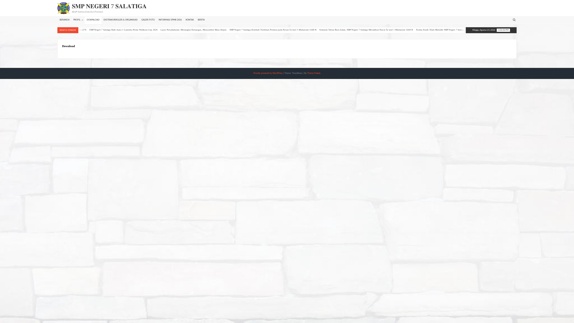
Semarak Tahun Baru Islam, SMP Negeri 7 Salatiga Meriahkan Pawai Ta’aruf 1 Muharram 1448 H (353, 30)
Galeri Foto (148, 20)
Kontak (190, 20)
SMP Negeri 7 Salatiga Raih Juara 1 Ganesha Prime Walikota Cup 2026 (110, 30)
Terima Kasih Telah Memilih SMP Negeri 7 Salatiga (427, 30)
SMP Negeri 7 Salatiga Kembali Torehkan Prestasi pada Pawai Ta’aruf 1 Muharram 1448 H (259, 30)
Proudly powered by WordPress (268, 73)
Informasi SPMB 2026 (170, 20)
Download (93, 20)
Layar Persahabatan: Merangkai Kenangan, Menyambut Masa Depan (180, 30)
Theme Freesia (313, 73)
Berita (201, 20)
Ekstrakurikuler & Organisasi (121, 20)
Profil (76, 20)
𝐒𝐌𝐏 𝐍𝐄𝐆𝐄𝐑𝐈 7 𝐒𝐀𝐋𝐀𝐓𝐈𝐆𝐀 (109, 6)
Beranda (65, 20)
